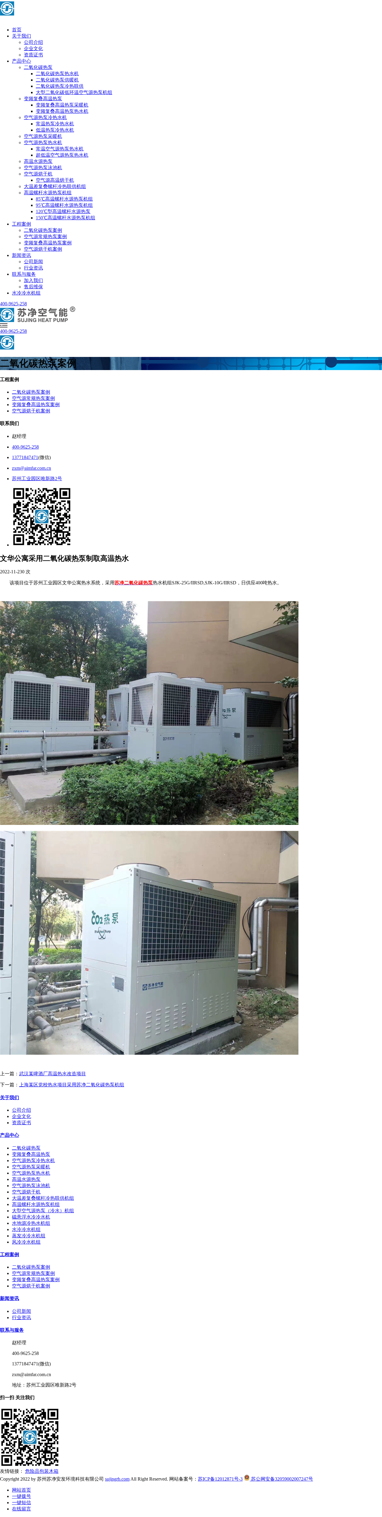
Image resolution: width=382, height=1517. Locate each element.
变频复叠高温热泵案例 (48, 242)
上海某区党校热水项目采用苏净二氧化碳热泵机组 (71, 1084)
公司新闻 (33, 261)
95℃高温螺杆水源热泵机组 (64, 205)
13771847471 (25, 457)
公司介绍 (33, 42)
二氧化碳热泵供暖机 (57, 79)
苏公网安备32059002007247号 (281, 1478)
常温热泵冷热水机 (55, 123)
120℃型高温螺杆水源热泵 (63, 211)
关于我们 (21, 35)
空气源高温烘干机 (55, 180)
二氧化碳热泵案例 (43, 230)
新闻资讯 (21, 255)
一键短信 (21, 1502)
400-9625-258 (13, 303)
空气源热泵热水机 (43, 142)
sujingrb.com (117, 1478)
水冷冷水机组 (26, 292)
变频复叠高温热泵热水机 (62, 111)
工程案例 (21, 224)
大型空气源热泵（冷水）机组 (43, 1210)
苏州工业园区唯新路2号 (37, 478)
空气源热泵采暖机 (43, 136)
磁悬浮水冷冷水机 (31, 1216)
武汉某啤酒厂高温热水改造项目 (52, 1073)
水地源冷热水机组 (31, 1223)
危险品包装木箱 (41, 1471)
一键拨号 (21, 1496)
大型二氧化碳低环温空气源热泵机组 (74, 92)
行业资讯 (33, 267)
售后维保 (33, 286)
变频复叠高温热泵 (43, 98)
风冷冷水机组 (26, 1242)
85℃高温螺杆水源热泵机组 (64, 198)
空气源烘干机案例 (43, 249)
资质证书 (33, 54)
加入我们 (33, 280)
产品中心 (21, 61)
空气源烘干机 (38, 173)
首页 (16, 29)
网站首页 (21, 1490)
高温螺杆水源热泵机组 (48, 192)
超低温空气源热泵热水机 (62, 155)
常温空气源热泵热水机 (60, 148)
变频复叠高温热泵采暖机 (62, 104)
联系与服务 (24, 274)
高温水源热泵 (38, 161)
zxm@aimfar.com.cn (31, 468)
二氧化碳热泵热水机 (57, 73)
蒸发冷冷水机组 (28, 1235)
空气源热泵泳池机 (43, 167)
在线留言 (21, 1508)
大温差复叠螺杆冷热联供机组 (55, 186)
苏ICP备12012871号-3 (220, 1478)
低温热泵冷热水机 (55, 130)
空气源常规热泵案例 (45, 236)
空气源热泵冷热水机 (45, 117)
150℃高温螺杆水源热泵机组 (65, 217)
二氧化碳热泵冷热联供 (60, 86)
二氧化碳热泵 (38, 67)
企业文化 (33, 48)
